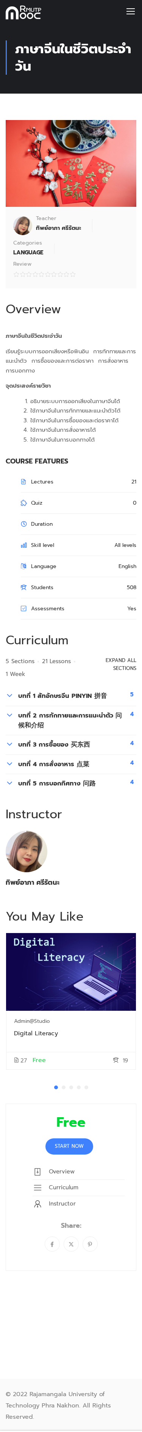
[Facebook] (52, 1244)
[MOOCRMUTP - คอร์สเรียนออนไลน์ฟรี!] (25, 11)
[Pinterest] (90, 1244)
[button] (56, 1087)
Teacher (46, 218)
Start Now (69, 1146)
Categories (27, 243)
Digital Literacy (36, 1033)
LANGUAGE (28, 252)
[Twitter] (71, 1244)
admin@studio (32, 1021)
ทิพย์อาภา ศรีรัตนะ (32, 882)
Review (22, 264)
